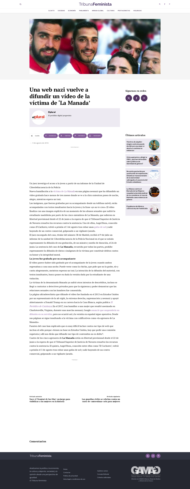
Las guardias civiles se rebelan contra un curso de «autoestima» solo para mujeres (101, 400)
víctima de (64, 191)
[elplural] (39, 117)
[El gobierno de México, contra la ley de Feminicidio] (154, 209)
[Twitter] (160, 4)
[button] (20, 4)
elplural (52, 112)
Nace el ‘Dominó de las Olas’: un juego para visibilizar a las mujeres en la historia (49, 400)
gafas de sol (100, 226)
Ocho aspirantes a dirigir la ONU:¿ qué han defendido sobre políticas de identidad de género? (137, 160)
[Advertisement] (74, 163)
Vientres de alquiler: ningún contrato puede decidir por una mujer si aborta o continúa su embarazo (135, 146)
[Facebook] (165, 4)
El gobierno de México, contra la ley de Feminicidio (137, 207)
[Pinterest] (170, 4)
